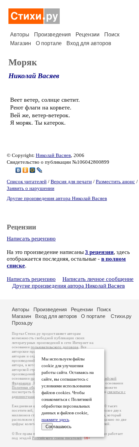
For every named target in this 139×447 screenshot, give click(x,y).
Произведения (52, 34)
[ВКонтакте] (18, 170)
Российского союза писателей (57, 438)
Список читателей (27, 181)
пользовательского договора (54, 347)
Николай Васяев (33, 76)
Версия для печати (71, 181)
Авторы (19, 34)
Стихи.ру (121, 316)
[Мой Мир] (32, 170)
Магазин (20, 43)
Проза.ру (22, 323)
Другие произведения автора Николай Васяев (57, 198)
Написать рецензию (31, 238)
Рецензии (88, 34)
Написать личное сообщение (98, 279)
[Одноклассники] (25, 170)
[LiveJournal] (39, 170)
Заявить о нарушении (30, 188)
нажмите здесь (55, 419)
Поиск (111, 34)
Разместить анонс (115, 181)
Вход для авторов (88, 43)
